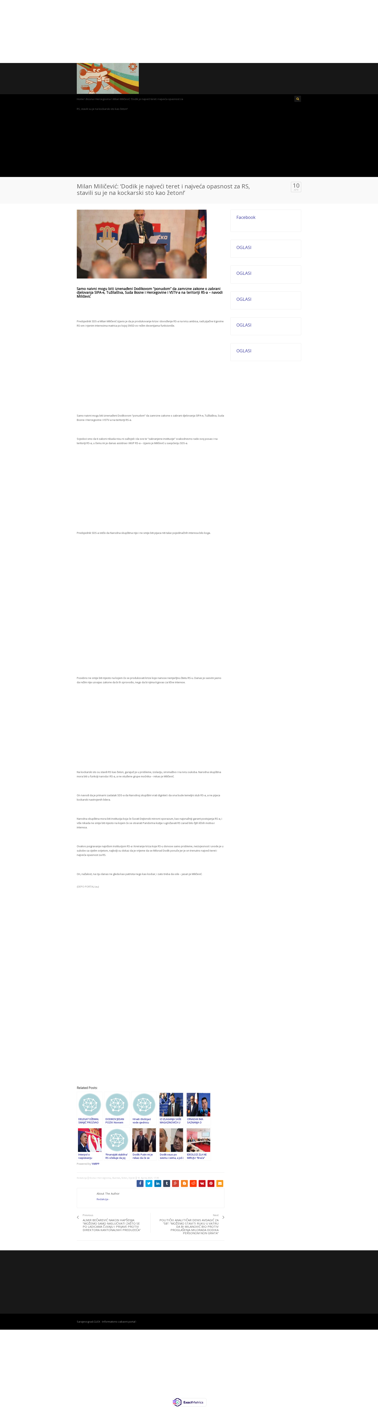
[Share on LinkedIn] (157, 1183)
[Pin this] (211, 1183)
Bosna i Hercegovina (98, 99)
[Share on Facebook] (140, 1183)
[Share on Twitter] (148, 1183)
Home (80, 99)
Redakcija (82, 1177)
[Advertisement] (189, 31)
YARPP (95, 1163)
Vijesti (132, 1177)
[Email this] (219, 1183)
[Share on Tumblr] (166, 1183)
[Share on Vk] (202, 1183)
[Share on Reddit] (193, 1183)
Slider (124, 1177)
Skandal (116, 1177)
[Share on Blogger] (184, 1183)
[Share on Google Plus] (175, 1183)
